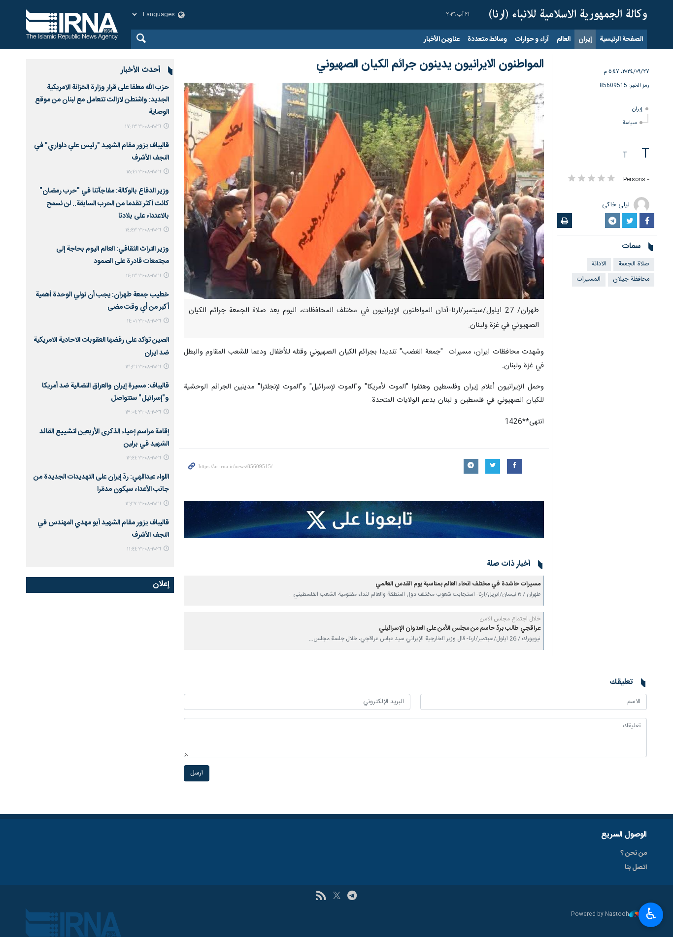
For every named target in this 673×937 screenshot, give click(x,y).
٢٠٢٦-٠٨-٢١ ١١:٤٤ (144, 549)
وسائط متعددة (487, 39)
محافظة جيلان (631, 279)
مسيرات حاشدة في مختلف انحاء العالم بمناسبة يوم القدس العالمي (457, 584)
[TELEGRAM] (352, 897)
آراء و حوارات (532, 39)
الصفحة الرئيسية (621, 39)
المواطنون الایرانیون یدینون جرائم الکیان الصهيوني (430, 64)
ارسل (196, 773)
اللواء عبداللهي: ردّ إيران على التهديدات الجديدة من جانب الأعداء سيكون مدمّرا (101, 483)
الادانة (599, 264)
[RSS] (321, 897)
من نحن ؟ (633, 853)
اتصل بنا (636, 867)
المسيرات (589, 279)
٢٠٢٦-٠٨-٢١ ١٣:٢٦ (143, 367)
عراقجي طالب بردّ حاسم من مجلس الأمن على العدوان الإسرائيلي (459, 628)
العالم (564, 39)
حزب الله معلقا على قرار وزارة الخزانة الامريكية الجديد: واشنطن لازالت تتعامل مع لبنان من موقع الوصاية (102, 100)
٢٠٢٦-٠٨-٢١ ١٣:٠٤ (143, 412)
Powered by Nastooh (600, 914)
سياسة (630, 123)
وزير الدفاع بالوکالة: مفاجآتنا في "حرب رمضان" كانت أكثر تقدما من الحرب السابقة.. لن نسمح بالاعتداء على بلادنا (104, 203)
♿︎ (651, 914)
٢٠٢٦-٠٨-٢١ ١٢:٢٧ (143, 504)
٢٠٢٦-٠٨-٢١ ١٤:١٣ (143, 276)
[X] (336, 897)
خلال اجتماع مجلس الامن (509, 619)
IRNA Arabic (568, 15)
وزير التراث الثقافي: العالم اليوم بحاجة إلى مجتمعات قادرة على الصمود (112, 255)
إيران (585, 39)
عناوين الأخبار (442, 39)
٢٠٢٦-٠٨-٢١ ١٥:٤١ (143, 172)
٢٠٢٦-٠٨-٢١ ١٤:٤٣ (143, 230)
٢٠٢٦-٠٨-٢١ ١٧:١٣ (143, 126)
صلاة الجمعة (633, 264)
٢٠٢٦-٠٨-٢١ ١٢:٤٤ (143, 458)
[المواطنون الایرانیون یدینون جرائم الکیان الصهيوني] (364, 191)
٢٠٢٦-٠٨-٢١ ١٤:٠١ (144, 321)
